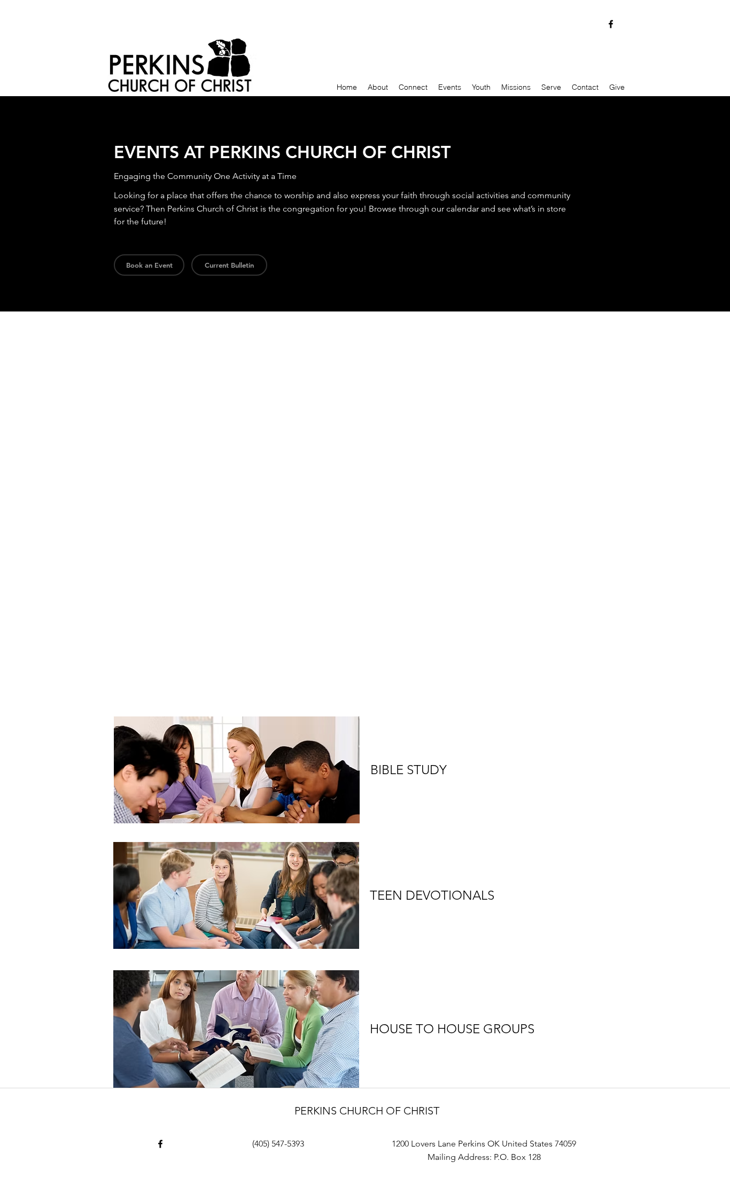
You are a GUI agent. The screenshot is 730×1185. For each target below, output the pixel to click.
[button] (229, 265)
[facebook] (610, 24)
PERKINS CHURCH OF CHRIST (366, 1110)
